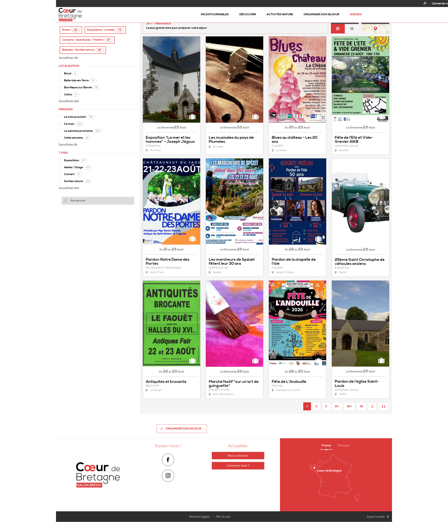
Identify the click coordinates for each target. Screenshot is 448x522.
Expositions (74, 160)
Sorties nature (76, 181)
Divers (69, 30)
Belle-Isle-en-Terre (79, 80)
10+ (337, 406)
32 (361, 406)
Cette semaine (76, 137)
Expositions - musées (104, 30)
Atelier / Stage (77, 167)
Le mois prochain (78, 117)
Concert (72, 174)
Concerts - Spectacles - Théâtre (86, 40)
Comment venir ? (238, 466)
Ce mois (73, 124)
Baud (70, 73)
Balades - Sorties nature (81, 50)
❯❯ (383, 406)
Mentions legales (199, 516)
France (326, 445)
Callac (70, 94)
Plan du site (223, 516)
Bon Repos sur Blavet (81, 87)
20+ (349, 406)
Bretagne (344, 445)
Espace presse (376, 516)
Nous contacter (238, 456)
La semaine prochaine (82, 131)
